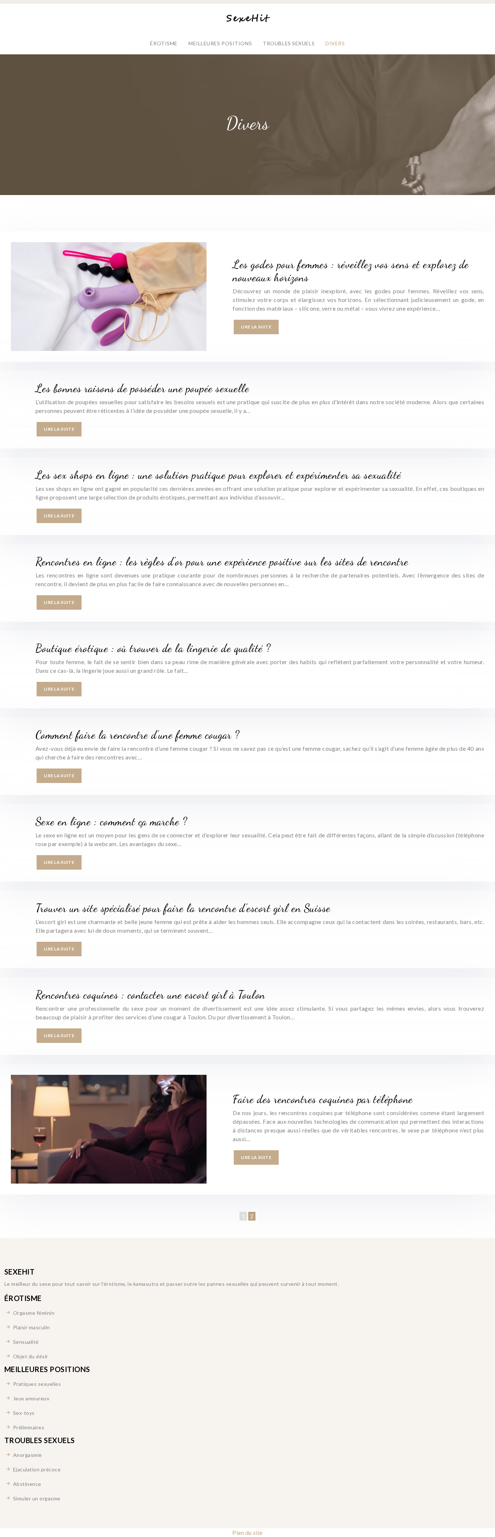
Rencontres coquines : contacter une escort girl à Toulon (150, 994)
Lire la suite (256, 327)
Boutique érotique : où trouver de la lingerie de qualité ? (153, 648)
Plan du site (247, 1532)
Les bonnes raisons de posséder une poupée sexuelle (142, 388)
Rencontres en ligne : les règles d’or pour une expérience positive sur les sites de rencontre (222, 561)
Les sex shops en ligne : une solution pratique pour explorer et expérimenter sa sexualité (218, 474)
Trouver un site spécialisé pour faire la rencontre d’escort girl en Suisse (183, 908)
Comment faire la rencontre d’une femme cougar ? (138, 734)
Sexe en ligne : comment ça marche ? (111, 821)
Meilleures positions (220, 43)
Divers (335, 43)
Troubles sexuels (289, 43)
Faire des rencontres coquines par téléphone (323, 1099)
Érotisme (163, 43)
